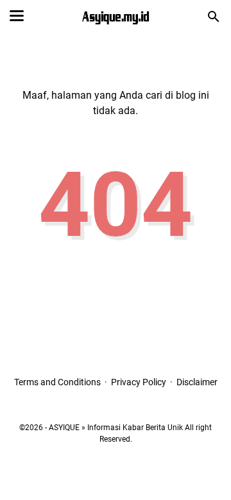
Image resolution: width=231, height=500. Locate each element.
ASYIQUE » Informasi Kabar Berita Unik (116, 427)
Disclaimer (197, 382)
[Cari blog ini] (213, 16)
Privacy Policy (138, 382)
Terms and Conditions (57, 382)
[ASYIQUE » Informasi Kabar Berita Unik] (115, 16)
